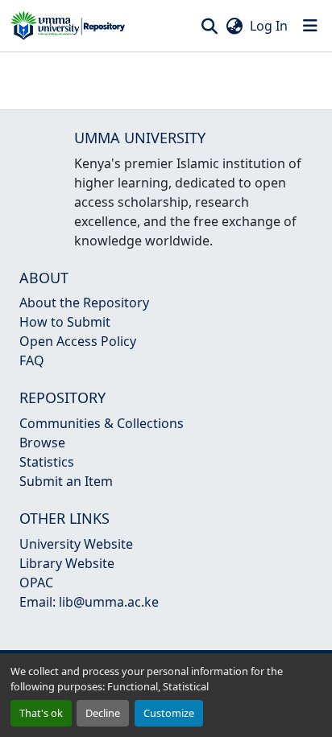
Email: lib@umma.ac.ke (89, 602)
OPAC (36, 582)
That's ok (41, 713)
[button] (68, 25)
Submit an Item (66, 481)
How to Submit (64, 322)
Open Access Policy (77, 341)
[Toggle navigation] (310, 25)
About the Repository (84, 302)
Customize (168, 713)
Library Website (66, 563)
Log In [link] (269, 26)
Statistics (46, 462)
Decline (102, 713)
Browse (42, 442)
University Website (76, 544)
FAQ (31, 360)
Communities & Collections (101, 423)
